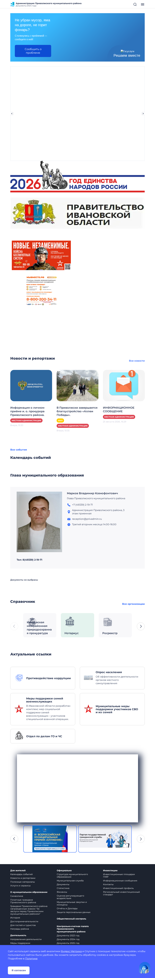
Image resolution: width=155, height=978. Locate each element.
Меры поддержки (20, 943)
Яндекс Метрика (71, 951)
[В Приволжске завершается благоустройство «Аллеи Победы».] (77, 385)
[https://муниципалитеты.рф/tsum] (105, 839)
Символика (16, 896)
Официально (64, 870)
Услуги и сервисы (20, 885)
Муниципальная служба (70, 880)
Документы (63, 884)
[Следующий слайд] (143, 113)
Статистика (63, 888)
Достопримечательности (24, 921)
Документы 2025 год (68, 943)
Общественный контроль (71, 919)
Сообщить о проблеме (33, 50)
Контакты (108, 884)
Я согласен (19, 970)
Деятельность (18, 935)
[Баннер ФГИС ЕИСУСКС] (50, 839)
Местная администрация (26, 420)
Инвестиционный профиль (118, 888)
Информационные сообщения (120, 880)
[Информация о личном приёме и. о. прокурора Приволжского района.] (31, 385)
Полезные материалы (22, 881)
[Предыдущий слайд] (12, 113)
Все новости (137, 360)
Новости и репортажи (22, 878)
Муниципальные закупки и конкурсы (72, 903)
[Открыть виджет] (144, 967)
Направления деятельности (26, 939)
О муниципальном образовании (28, 892)
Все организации (133, 603)
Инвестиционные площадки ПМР (119, 875)
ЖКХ (60, 420)
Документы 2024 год (68, 939)
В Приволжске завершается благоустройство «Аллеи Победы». (77, 411)
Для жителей (18, 870)
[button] (141, 626)
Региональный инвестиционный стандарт (121, 893)
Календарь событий (21, 874)
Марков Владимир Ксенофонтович (92, 493)
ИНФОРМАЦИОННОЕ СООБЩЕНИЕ (118, 409)
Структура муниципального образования (72, 875)
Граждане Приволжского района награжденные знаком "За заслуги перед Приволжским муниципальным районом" (28, 910)
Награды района (19, 928)
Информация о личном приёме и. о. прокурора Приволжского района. (27, 411)
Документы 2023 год (68, 935)
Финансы (62, 892)
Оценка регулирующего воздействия (70, 897)
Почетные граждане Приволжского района (23, 901)
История (15, 917)
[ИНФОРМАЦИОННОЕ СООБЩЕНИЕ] (124, 385)
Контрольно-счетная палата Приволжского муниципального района (73, 929)
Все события (18, 449)
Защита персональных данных (73, 912)
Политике (31, 958)
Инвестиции (110, 870)
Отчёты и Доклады (67, 908)
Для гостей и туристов (23, 925)
